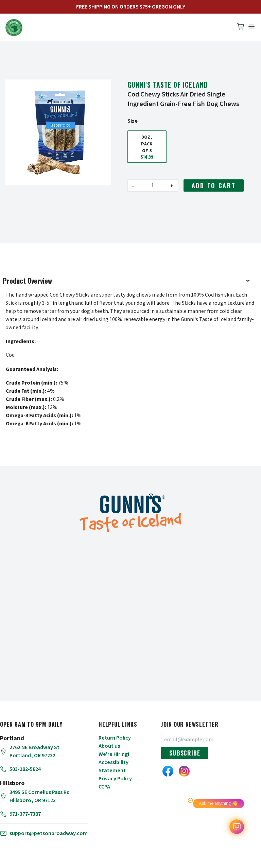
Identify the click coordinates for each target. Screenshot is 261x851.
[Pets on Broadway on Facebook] (168, 771)
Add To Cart (214, 185)
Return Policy (115, 738)
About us (109, 746)
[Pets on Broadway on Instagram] (184, 771)
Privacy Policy (115, 778)
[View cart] (240, 28)
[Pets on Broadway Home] (116, 27)
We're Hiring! (114, 754)
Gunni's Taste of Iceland (167, 84)
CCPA (104, 787)
